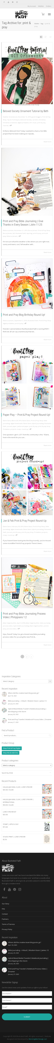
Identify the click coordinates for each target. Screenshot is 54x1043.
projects (13, 429)
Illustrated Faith (20, 233)
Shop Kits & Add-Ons (10, 753)
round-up (24, 429)
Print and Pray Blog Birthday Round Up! (24, 314)
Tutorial (5, 125)
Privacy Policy (7, 929)
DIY (31, 123)
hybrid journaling (38, 423)
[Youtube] (8, 2)
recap (19, 429)
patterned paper (23, 426)
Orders (48, 6)
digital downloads (16, 423)
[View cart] (43, 14)
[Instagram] (17, 2)
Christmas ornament (10, 123)
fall (14, 233)
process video (11, 629)
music (35, 123)
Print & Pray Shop (44, 230)
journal (9, 426)
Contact (5, 914)
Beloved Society (26, 120)
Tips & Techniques (13, 120)
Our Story (5, 904)
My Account (32, 6)
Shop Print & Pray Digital (11, 748)
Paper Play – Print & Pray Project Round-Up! (26, 414)
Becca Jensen (32, 230)
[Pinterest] (13, 2)
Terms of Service (8, 924)
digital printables (23, 123)
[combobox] (27, 765)
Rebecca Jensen (12, 236)
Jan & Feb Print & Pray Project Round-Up (24, 520)
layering (29, 233)
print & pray (41, 123)
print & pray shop (44, 426)
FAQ (3, 909)
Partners (5, 919)
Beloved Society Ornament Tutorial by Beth (25, 111)
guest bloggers (37, 117)
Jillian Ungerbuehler (32, 623)
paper (15, 426)
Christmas (42, 120)
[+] (27, 74)
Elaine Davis (26, 420)
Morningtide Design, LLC (38, 1039)
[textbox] (27, 765)
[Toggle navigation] (49, 14)
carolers (35, 120)
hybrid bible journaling (21, 626)
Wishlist (41, 6)
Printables (6, 429)
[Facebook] (4, 2)
